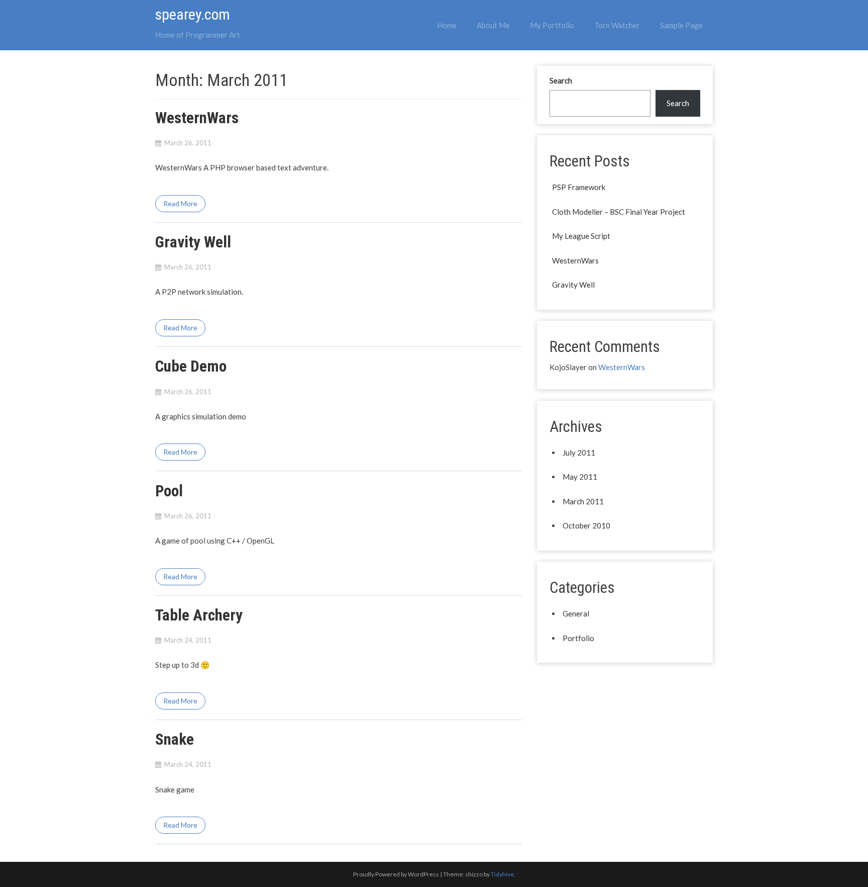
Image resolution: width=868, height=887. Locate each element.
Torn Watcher (617, 25)
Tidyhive (502, 874)
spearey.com (192, 14)
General (576, 613)
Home (447, 25)
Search (561, 80)
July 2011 (579, 452)
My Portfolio (552, 25)
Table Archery (199, 615)
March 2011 (583, 501)
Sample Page (681, 25)
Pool (169, 491)
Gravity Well (193, 242)
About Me (493, 25)
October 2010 (586, 525)
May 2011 (580, 476)
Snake (174, 739)
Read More (180, 203)
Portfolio (578, 638)
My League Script (581, 235)
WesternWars (197, 118)
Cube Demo (191, 366)
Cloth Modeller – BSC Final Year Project (618, 211)
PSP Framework (578, 187)
